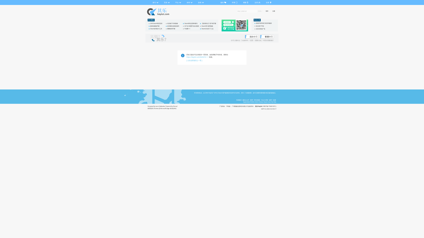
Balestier (162, 106)
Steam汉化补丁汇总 (207, 29)
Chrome (155, 108)
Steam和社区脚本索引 (191, 23)
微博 (251, 100)
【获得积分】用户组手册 (209, 23)
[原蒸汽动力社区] (163, 11)
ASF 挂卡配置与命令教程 (191, 26)
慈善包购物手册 (154, 26)
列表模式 (239, 100)
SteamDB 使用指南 (207, 26)
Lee (157, 106)
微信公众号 (246, 100)
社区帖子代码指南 (172, 23)
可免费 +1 (187, 29)
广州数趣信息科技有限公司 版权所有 (243, 106)
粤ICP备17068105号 (269, 106)
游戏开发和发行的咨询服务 (264, 23)
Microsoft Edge (164, 108)
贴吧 (270, 100)
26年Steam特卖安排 (156, 23)
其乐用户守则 (260, 26)
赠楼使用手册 (171, 29)
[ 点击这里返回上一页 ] (194, 60)
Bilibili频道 (257, 100)
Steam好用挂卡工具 (156, 29)
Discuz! (175, 106)
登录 (267, 11)
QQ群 (274, 100)
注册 (273, 11)
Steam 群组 (264, 100)
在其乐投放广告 (260, 29)
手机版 (228, 106)
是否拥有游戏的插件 (173, 26)
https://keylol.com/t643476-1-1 (197, 57)
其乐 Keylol (258, 106)
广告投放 (222, 106)
